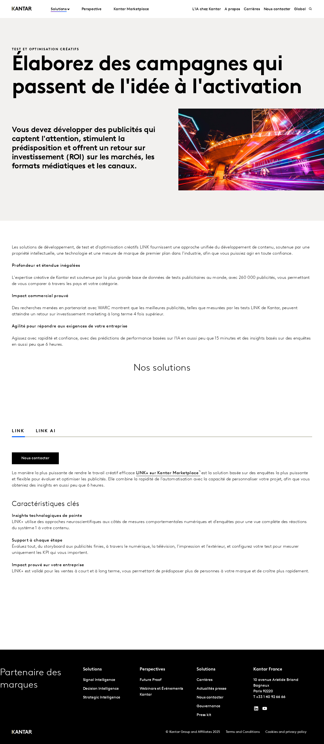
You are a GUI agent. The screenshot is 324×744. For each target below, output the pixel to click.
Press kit (204, 715)
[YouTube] (256, 710)
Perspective (92, 9)
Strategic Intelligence (101, 697)
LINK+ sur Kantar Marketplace (167, 473)
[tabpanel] (162, 536)
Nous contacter (277, 9)
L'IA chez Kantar (206, 9)
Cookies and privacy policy (285, 732)
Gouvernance (208, 706)
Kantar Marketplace (131, 9)
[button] (307, 431)
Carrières (252, 9)
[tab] (43, 431)
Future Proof (151, 680)
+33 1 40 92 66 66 (270, 697)
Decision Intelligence (101, 689)
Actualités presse (212, 689)
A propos (232, 9)
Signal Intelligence (99, 680)
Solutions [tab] (59, 9)
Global (300, 9)
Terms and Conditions (243, 732)
